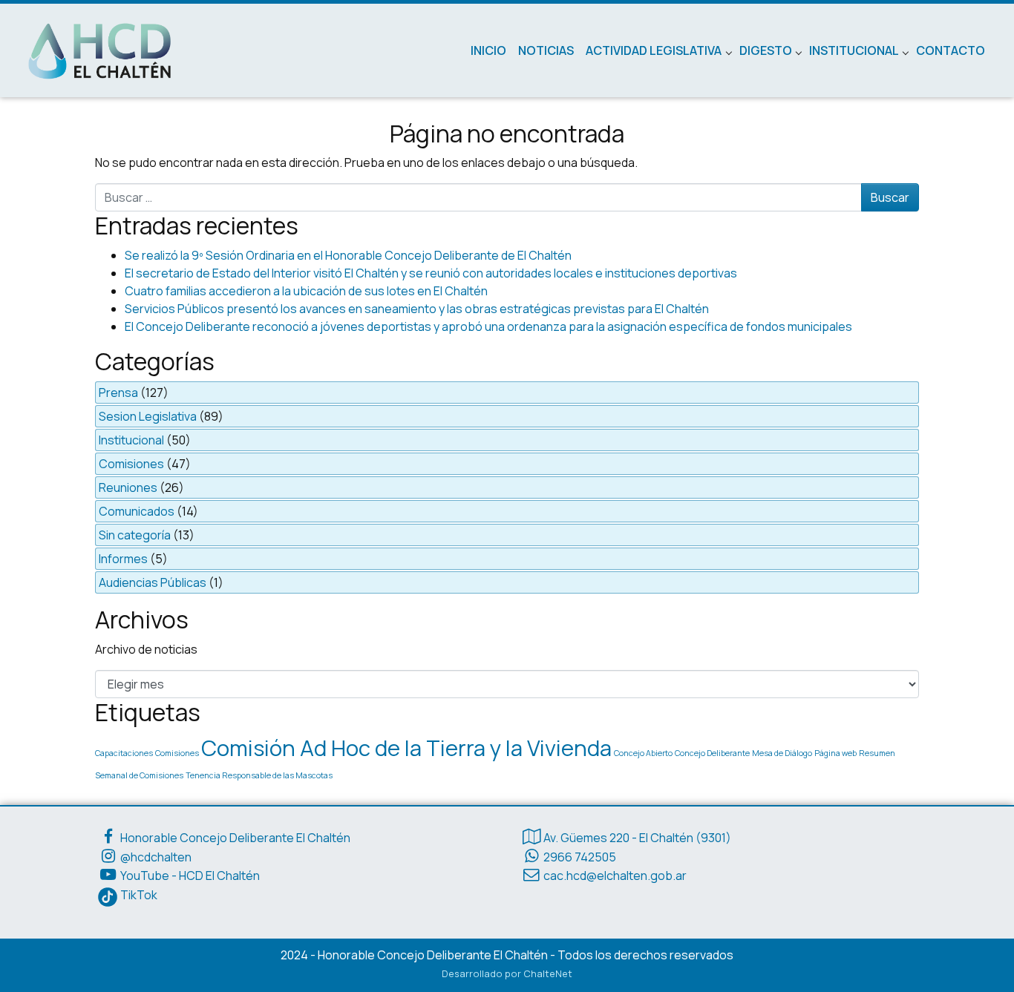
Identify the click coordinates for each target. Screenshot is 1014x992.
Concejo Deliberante (712, 753)
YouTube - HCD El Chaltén (190, 875)
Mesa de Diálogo (782, 753)
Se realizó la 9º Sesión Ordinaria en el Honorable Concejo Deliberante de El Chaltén (348, 255)
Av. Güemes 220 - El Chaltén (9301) (637, 838)
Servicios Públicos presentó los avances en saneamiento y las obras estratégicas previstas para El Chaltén (417, 308)
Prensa (118, 392)
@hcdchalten (156, 857)
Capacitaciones (124, 753)
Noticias (546, 50)
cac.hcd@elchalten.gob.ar (615, 875)
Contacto (950, 50)
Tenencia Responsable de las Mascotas (259, 775)
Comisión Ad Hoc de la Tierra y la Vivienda (406, 748)
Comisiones (131, 464)
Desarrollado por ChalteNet (507, 973)
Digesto (765, 50)
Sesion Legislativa (148, 416)
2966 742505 (579, 857)
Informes (123, 559)
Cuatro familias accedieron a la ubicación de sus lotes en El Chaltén (306, 291)
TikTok (138, 895)
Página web (835, 753)
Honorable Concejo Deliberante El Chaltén (235, 838)
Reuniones (128, 487)
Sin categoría (135, 535)
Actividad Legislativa (654, 50)
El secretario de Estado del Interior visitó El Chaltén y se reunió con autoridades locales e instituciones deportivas (431, 273)
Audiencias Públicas (152, 582)
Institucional (854, 50)
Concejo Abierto (643, 753)
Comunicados (136, 511)
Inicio (488, 50)
